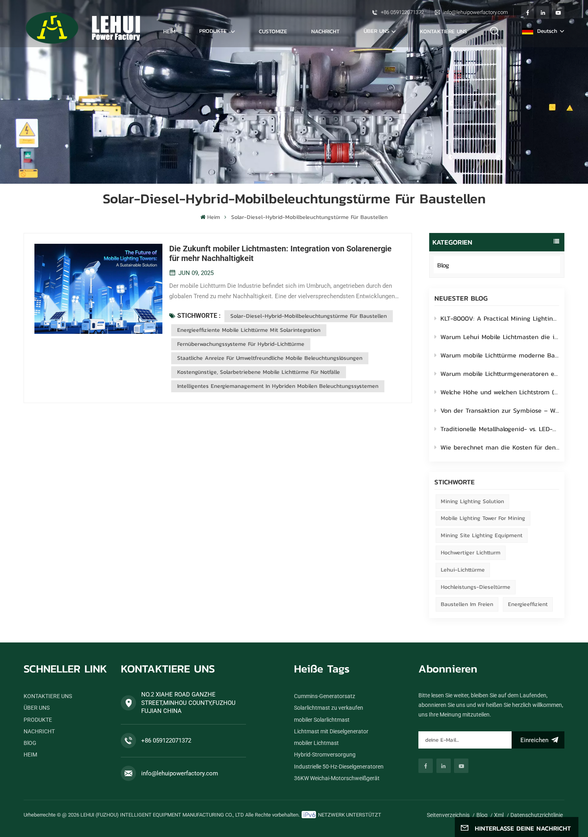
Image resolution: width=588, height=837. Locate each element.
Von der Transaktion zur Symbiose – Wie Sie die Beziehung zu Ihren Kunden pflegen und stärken (499, 410)
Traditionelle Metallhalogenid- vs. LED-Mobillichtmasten (499, 429)
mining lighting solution (472, 501)
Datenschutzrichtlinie (536, 815)
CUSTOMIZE (273, 31)
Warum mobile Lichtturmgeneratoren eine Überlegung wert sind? (499, 373)
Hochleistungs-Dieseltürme (475, 587)
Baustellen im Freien (467, 604)
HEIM (30, 754)
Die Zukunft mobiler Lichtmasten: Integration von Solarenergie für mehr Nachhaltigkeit (280, 253)
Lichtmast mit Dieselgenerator (331, 731)
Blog (443, 265)
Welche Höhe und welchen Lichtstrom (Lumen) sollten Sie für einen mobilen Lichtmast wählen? (499, 392)
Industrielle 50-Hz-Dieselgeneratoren (339, 766)
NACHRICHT (325, 31)
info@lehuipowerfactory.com (475, 12)
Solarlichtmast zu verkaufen (328, 708)
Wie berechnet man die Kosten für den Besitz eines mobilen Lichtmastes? (499, 447)
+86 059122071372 (402, 12)
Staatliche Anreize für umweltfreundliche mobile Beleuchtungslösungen (269, 358)
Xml (499, 815)
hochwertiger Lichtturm (470, 552)
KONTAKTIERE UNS (443, 31)
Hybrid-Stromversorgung (325, 754)
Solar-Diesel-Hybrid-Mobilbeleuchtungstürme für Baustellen (308, 316)
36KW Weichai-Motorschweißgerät (337, 778)
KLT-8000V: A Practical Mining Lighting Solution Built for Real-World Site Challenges (499, 318)
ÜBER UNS (377, 31)
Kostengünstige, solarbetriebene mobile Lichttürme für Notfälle (258, 372)
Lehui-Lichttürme (463, 570)
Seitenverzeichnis (448, 815)
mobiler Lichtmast (316, 743)
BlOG (30, 743)
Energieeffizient (528, 604)
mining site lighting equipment (481, 535)
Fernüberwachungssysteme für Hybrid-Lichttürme (240, 344)
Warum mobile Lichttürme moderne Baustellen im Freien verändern (499, 355)
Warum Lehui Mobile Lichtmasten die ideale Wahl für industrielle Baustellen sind (499, 336)
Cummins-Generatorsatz (324, 696)
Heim (169, 31)
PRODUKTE (214, 31)
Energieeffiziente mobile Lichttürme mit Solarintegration (248, 330)
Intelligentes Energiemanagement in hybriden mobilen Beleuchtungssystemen (277, 386)
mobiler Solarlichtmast (322, 720)
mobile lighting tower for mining (483, 518)
